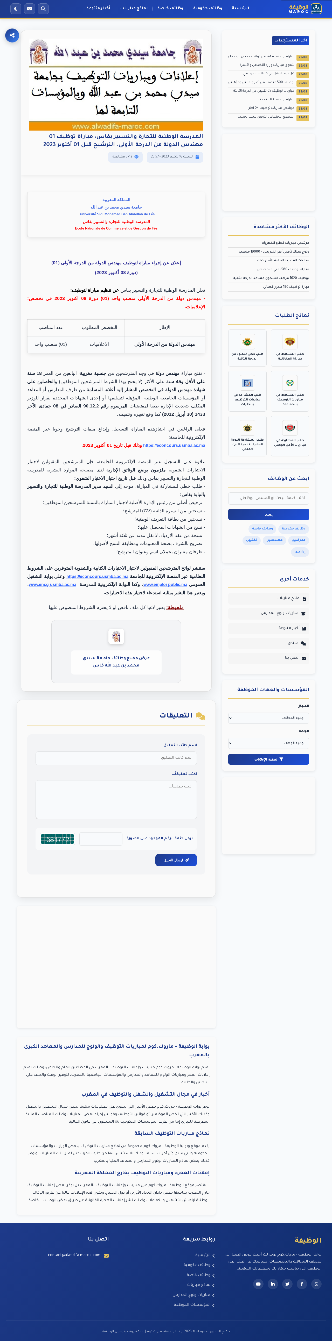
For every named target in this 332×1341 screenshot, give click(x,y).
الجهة (304, 731)
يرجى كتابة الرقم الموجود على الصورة (160, 839)
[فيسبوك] (302, 1284)
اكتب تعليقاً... (184, 774)
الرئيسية (240, 8)
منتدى (293, 643)
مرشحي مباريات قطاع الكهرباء (285, 243)
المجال (303, 706)
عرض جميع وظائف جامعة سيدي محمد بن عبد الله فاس (116, 662)
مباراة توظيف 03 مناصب (282, 100)
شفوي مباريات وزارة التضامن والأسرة (273, 65)
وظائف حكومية (207, 8)
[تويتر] (287, 1284)
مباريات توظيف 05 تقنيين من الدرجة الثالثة (270, 91)
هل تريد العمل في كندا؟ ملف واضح (275, 74)
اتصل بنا (292, 658)
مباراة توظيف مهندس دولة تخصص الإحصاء (267, 57)
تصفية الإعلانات (265, 759)
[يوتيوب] (258, 1284)
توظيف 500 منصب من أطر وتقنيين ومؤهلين (267, 83)
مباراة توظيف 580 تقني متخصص (283, 269)
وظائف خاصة (170, 8)
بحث (269, 514)
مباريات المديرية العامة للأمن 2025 (283, 261)
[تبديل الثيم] (15, 8)
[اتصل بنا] (29, 8)
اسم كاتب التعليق (180, 746)
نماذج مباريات (134, 8)
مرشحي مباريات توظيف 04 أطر (278, 108)
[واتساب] (316, 1284)
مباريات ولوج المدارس (280, 613)
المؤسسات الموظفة (192, 1305)
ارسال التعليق (173, 860)
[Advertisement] (116, 967)
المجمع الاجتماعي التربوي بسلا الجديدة (272, 117)
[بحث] (43, 8)
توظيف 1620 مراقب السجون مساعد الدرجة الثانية (271, 278)
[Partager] (12, 35)
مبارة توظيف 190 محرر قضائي (286, 287)
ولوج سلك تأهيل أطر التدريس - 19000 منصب (274, 252)
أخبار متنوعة (98, 8)
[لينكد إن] (273, 1284)
